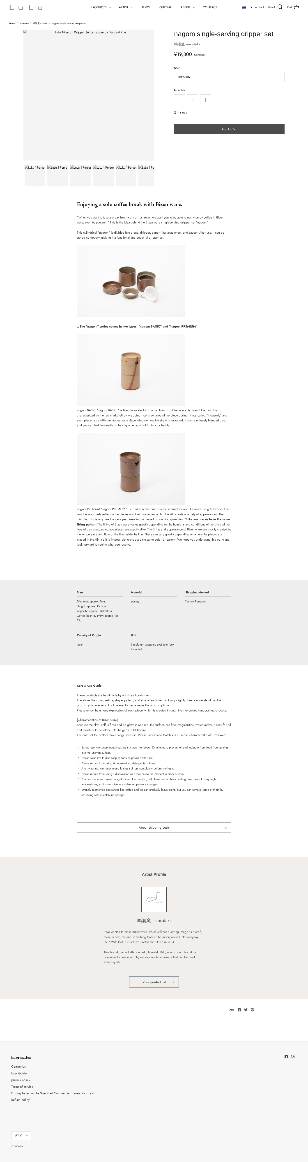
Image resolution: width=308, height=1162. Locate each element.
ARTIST (123, 7)
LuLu (22, 1146)
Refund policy (20, 1099)
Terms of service (22, 1086)
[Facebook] (286, 1056)
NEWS (145, 7)
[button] (247, 7)
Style (177, 68)
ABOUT (186, 7)
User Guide (19, 1073)
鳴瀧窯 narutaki (40, 23)
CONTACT (210, 7)
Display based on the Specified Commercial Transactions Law (52, 1093)
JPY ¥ (18, 1135)
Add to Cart (229, 129)
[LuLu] (26, 7)
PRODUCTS (99, 7)
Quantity (179, 90)
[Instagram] (292, 1056)
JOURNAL (165, 7)
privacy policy (20, 1080)
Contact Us (18, 1066)
